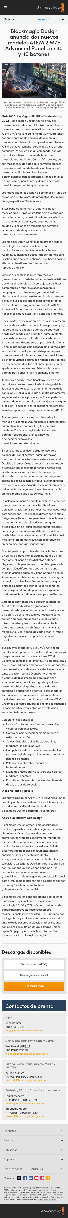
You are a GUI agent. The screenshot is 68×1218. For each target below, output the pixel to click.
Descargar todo (34, 985)
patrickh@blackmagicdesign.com (25, 1080)
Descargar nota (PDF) (34, 964)
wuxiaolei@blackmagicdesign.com (26, 1054)
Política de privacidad (47, 1199)
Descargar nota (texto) (34, 975)
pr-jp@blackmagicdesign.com (23, 1030)
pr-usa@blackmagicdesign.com (24, 1103)
